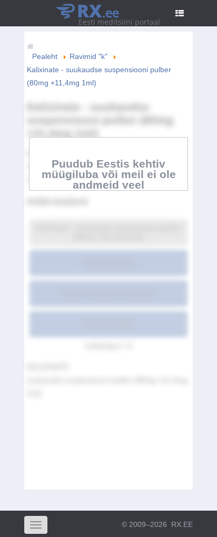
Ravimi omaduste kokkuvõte (108, 293)
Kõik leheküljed (109, 323)
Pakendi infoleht (108, 262)
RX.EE (182, 524)
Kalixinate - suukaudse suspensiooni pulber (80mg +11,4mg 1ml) (108, 232)
